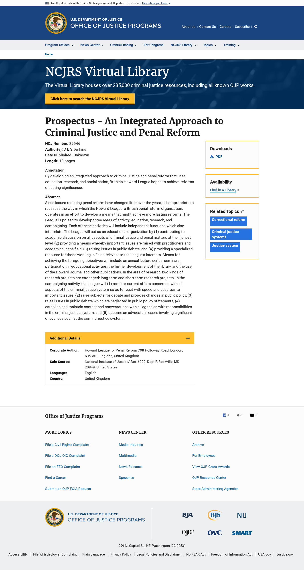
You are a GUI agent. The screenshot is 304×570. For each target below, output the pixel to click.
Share (259, 30)
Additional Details (65, 338)
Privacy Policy (120, 554)
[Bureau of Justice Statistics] (215, 521)
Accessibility (18, 554)
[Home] (116, 23)
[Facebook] (228, 418)
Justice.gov (285, 554)
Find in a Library (223, 190)
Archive (198, 445)
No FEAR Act (196, 554)
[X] (241, 418)
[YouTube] (254, 418)
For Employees (203, 455)
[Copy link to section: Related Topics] (241, 211)
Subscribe (242, 27)
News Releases (130, 467)
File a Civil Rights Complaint (67, 445)
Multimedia (128, 455)
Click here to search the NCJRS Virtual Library (90, 99)
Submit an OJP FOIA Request (68, 488)
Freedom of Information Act (232, 554)
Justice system (225, 245)
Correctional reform (228, 219)
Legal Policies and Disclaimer (159, 554)
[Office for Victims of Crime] (215, 536)
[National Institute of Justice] (241, 518)
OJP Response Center (209, 477)
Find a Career (55, 477)
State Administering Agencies (215, 488)
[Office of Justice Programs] (56, 23)
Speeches (126, 477)
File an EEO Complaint (62, 467)
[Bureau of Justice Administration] (187, 518)
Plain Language (93, 554)
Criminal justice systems (225, 234)
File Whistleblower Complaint (55, 554)
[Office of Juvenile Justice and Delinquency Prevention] (188, 536)
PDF (218, 156)
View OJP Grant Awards (211, 467)
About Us (188, 27)
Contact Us (207, 27)
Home (49, 54)
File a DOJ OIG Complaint (65, 455)
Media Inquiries (131, 445)
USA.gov (264, 554)
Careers (225, 27)
